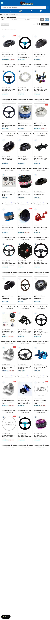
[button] (20, 11)
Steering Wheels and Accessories (11, 14)
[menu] (2, 3)
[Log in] (10, 11)
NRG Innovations (6, 52)
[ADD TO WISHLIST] (3, 36)
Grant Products (6, 191)
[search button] (47, 7)
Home (1, 14)
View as (34, 24)
